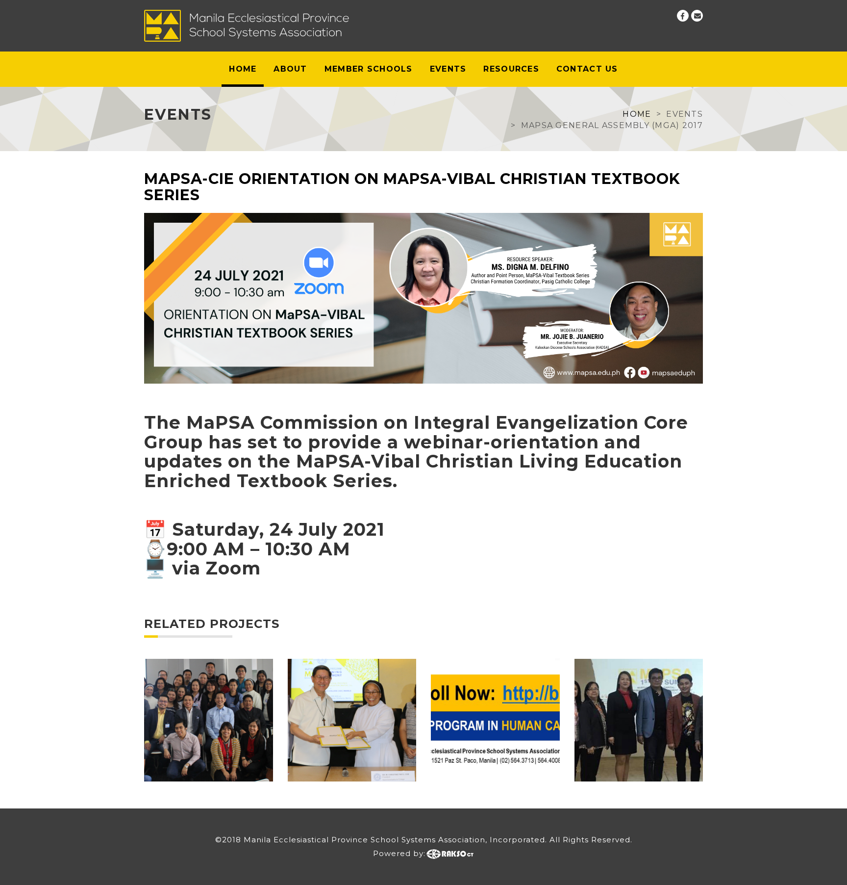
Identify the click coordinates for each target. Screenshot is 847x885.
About (290, 69)
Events (448, 69)
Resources (511, 69)
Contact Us (587, 69)
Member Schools (368, 69)
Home (242, 69)
